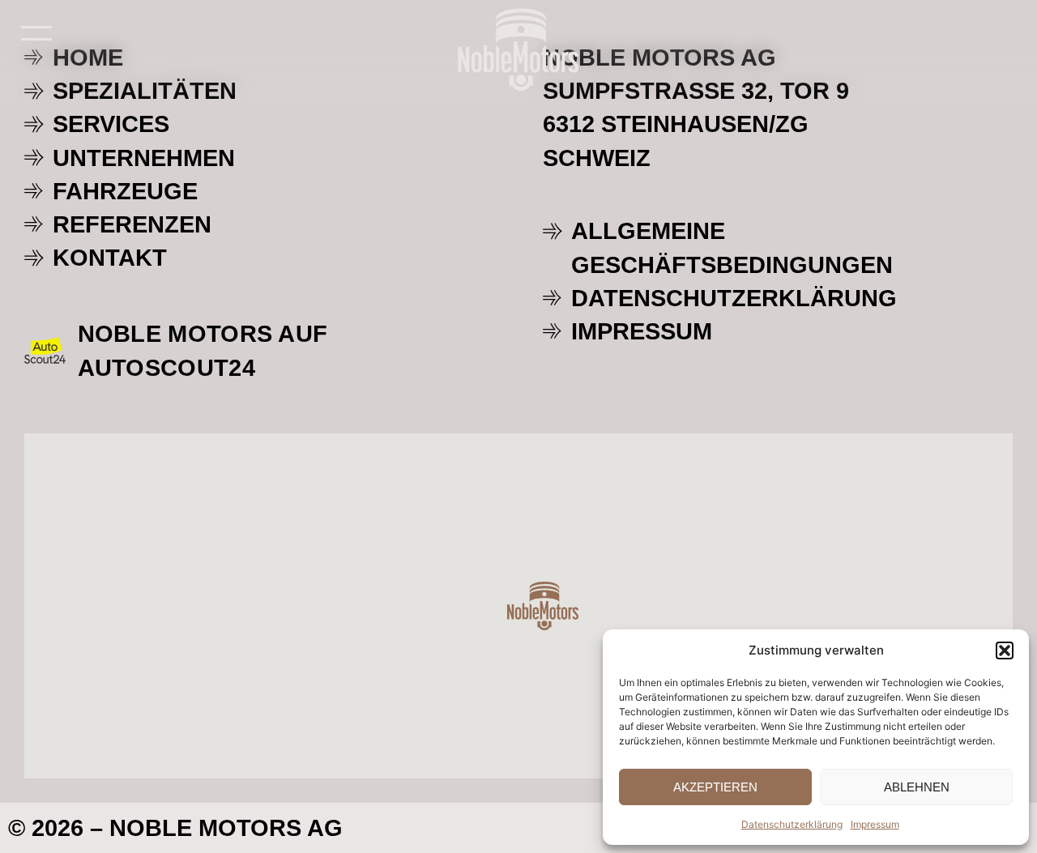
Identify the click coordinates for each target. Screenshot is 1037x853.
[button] (1004, 650)
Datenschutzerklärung (792, 824)
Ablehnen (917, 787)
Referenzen (132, 224)
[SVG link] (518, 50)
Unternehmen (144, 157)
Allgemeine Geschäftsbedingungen (732, 247)
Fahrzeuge (125, 190)
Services (111, 123)
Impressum (875, 824)
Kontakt (110, 257)
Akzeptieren (715, 787)
